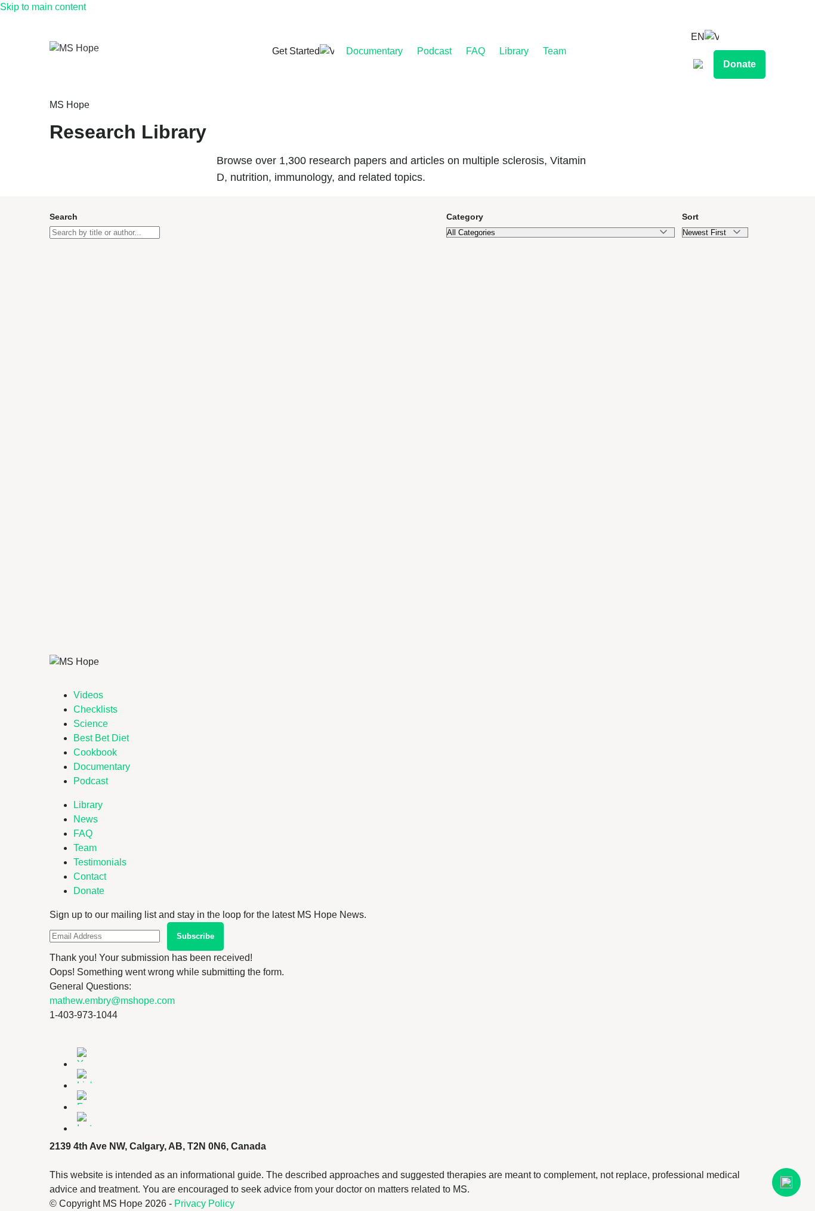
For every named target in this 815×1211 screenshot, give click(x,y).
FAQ (475, 51)
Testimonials (99, 862)
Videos (88, 695)
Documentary (374, 51)
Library (514, 51)
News (85, 819)
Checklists (95, 709)
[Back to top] (786, 1182)
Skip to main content (43, 7)
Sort (690, 216)
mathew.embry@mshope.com (112, 1001)
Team (554, 51)
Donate (739, 64)
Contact (89, 876)
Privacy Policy (204, 1203)
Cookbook (95, 752)
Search (64, 216)
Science (90, 724)
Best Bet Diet (101, 738)
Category (464, 216)
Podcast (434, 51)
